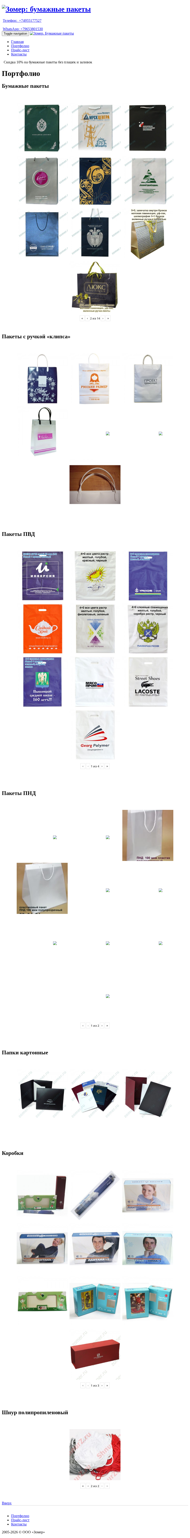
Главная (17, 42)
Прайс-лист (20, 50)
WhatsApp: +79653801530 (23, 29)
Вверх (7, 1503)
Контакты (19, 54)
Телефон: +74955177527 (22, 21)
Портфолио (20, 46)
